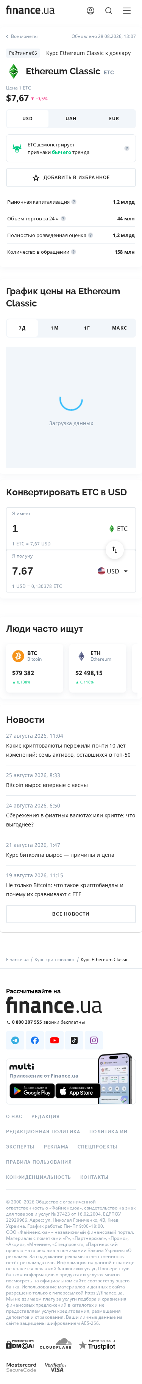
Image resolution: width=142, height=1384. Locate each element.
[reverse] (115, 550)
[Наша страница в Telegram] (15, 1040)
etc (122, 529)
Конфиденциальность (38, 1177)
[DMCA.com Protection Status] (20, 1352)
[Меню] (127, 10)
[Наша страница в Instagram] (94, 1040)
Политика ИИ (108, 1131)
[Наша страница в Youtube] (54, 1040)
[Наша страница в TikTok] (74, 1040)
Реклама (56, 1147)
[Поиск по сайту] (109, 10)
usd (27, 118)
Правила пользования (39, 1162)
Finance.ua (17, 960)
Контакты (94, 1177)
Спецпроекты (97, 1147)
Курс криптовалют (54, 960)
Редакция (45, 1116)
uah (71, 118)
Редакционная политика (43, 1131)
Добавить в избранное (77, 177)
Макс (119, 328)
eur (114, 118)
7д (22, 328)
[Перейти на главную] (30, 11)
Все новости (70, 914)
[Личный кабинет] (90, 10)
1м (54, 328)
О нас (14, 1116)
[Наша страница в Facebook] (35, 1040)
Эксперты (20, 1147)
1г (87, 328)
